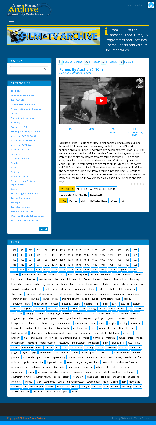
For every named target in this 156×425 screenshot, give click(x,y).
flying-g (29, 313)
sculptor (54, 371)
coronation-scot (19, 298)
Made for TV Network (23, 145)
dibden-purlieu (41, 303)
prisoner (15, 357)
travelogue (134, 381)
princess (136, 352)
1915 (30, 250)
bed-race (59, 279)
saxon (31, 371)
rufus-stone (74, 367)
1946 (94, 254)
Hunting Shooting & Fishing (26, 131)
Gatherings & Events (22, 127)
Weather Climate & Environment (28, 215)
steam (66, 376)
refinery (15, 362)
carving (25, 289)
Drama (14, 113)
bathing (138, 274)
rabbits (72, 357)
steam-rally (78, 376)
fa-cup (74, 308)
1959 (70, 259)
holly (52, 323)
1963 (102, 259)
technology (49, 381)
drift (84, 200)
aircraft (132, 269)
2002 (13, 269)
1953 (22, 259)
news (38, 347)
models (140, 337)
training (114, 381)
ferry (130, 308)
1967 (135, 259)
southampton (129, 371)
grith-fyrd (99, 318)
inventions (49, 328)
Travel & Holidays (20, 206)
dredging (88, 303)
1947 (102, 254)
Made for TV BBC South (24, 136)
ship (98, 371)
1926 (70, 250)
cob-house (90, 293)
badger (116, 274)
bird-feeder (84, 279)
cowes (46, 298)
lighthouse (114, 332)
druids (105, 303)
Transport (16, 202)
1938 (30, 254)
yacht (65, 391)
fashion (102, 308)
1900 (13, 250)
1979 (86, 264)
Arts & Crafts (18, 100)
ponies (73, 200)
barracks (127, 274)
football (40, 313)
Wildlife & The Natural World (26, 220)
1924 (54, 250)
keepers (112, 328)
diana (27, 303)
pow (92, 352)
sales (114, 200)
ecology (136, 303)
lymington (127, 332)
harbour (122, 318)
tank (39, 381)
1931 (110, 250)
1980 (94, 264)
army (61, 274)
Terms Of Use (141, 418)
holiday (43, 323)
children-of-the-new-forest (122, 289)
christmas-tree (46, 293)
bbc (13, 279)
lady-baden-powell (55, 332)
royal (79, 362)
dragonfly (66, 303)
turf (25, 386)
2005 (30, 269)
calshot (124, 284)
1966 (126, 259)
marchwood (51, 337)
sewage (89, 371)
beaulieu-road (98, 200)
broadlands (61, 284)
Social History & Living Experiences (23, 182)
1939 (38, 254)
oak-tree (49, 347)
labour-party (37, 332)
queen (47, 357)
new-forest (27, 347)
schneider (42, 371)
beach (21, 279)
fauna (112, 308)
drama (77, 303)
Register (137, 5)
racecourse (91, 357)
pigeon (26, 352)
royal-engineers (19, 367)
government (57, 318)
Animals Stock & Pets (22, 95)
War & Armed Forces (22, 211)
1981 (102, 264)
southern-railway (42, 376)
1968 (13, 264)
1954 (30, 259)
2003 (22, 269)
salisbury (124, 367)
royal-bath (108, 362)
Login (128, 5)
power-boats (104, 352)
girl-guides (28, 318)
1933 (118, 250)
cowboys (34, 298)
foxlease (124, 313)
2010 (46, 269)
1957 (54, 259)
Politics (15, 172)
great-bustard (73, 318)
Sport (14, 188)
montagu (32, 342)
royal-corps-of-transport (128, 362)
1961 (86, 259)
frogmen (15, 318)
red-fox (137, 357)
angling (52, 274)
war (106, 386)
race (80, 357)
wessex (137, 386)
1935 (135, 250)
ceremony (80, 289)
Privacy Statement (122, 418)
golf (46, 318)
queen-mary (59, 357)
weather (115, 386)
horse (93, 323)
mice (130, 337)
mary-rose (98, 337)
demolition (16, 303)
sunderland (133, 376)
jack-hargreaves (80, 328)
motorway (64, 342)
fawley (121, 308)
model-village (18, 342)
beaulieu (31, 279)
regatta (25, 362)
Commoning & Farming (23, 104)
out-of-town (76, 347)
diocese (54, 303)
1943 (70, 254)
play (103, 102)
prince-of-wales (121, 352)
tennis (61, 381)
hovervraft (16, 328)
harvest (132, 318)
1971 (38, 264)
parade (99, 347)
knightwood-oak (19, 332)
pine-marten (46, 352)
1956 (46, 259)
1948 (110, 254)
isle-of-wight (63, 328)
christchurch (17, 293)
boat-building (120, 279)
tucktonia (16, 386)
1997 (126, 264)
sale (107, 367)
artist (70, 274)
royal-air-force (92, 362)
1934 (126, 250)
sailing (99, 367)
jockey (102, 328)
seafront (65, 371)
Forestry (15, 122)
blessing (107, 279)
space (57, 376)
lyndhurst (15, 337)
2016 (70, 269)
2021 (86, 269)
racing (103, 357)
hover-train (136, 323)
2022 (94, 269)
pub (39, 357)
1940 (46, 254)
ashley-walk (81, 274)
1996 (118, 264)
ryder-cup (87, 367)
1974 (62, 264)
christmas (31, 293)
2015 (62, 269)
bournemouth (32, 284)
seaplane (77, 371)
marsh (86, 337)
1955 (38, 259)
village (75, 386)
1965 (118, 259)
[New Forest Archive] (30, 9)
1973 (54, 264)
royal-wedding (50, 367)
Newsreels (16, 154)
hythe (38, 328)
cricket (55, 298)
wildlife (14, 391)
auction (94, 274)
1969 (22, 264)
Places (14, 167)
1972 (46, 264)
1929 (94, 250)
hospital (112, 323)
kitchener (130, 328)
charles (91, 289)
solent (106, 371)
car (141, 284)
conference (133, 293)
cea (55, 289)
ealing (114, 303)
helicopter (32, 323)
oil (57, 347)
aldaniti (14, 274)
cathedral (36, 289)
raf (110, 357)
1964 (123, 200)
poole (84, 352)
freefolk (135, 313)
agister (122, 269)
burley (115, 284)
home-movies (64, 323)
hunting (28, 328)
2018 (78, 269)
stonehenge (119, 376)
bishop (96, 279)
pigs (34, 352)
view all (43, 229)
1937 (22, 254)
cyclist (95, 298)
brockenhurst (76, 284)
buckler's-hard (93, 284)
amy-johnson (28, 274)
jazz (94, 328)
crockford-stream (70, 298)
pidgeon (15, 352)
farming (92, 308)
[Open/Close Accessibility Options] (151, 5)
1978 (78, 264)
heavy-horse (17, 323)
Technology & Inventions (25, 193)
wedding (126, 386)
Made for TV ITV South (23, 140)
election (15, 308)
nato (130, 342)
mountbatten (78, 342)
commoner (104, 293)
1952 (13, 259)
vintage (85, 386)
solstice (116, 371)
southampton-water (21, 376)
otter (64, 347)
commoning (119, 293)
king (121, 328)
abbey (103, 269)
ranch (128, 357)
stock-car (105, 376)
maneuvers (36, 337)
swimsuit (29, 381)
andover (42, 274)
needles (15, 347)
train (105, 381)
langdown (85, 332)
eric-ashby (39, 308)
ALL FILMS (16, 91)
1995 (110, 264)
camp (134, 284)
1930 (102, 250)
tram (124, 381)
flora (20, 313)
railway (118, 357)
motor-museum (48, 342)
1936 (13, 254)
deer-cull (128, 298)
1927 (78, 250)
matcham (110, 337)
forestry (67, 313)
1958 (62, 259)
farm (82, 308)
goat (38, 318)
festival (138, 308)
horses (102, 323)
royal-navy (35, 367)
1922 (46, 250)
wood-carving (53, 391)
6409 (113, 132)
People (14, 163)
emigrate (26, 308)
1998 (135, 264)
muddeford (93, 342)
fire (13, 313)
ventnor (49, 386)
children (102, 289)
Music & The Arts (20, 149)
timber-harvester (75, 381)
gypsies (111, 318)
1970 (30, 264)
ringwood (51, 362)
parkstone (111, 347)
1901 (22, 250)
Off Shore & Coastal (22, 158)
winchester (38, 391)
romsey (70, 362)
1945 (86, 254)
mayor (122, 337)
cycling (85, 298)
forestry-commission (84, 313)
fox (115, 313)
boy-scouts (47, 284)
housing (123, 323)
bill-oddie (71, 279)
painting (89, 347)
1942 (62, 254)
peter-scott (135, 347)
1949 (118, 254)
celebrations (66, 289)
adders (112, 269)
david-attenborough (111, 298)
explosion (52, 308)
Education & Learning (22, 118)
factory (63, 308)
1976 (70, 264)
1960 (78, 259)
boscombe (16, 284)
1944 (78, 254)
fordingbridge (53, 313)
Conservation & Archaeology (27, 109)
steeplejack (92, 376)
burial (106, 284)
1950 (126, 254)
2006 (38, 269)
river (61, 362)
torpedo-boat (93, 381)
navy (137, 342)
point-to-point (62, 352)
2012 (54, 269)
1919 (38, 250)
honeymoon (81, 323)
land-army (72, 332)
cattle (47, 289)
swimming (16, 381)
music (105, 342)
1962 (94, 259)
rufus (62, 367)
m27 (26, 337)
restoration (37, 362)
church (78, 293)
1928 (86, 250)
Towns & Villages (20, 197)
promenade (28, 357)
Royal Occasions (20, 176)
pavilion (123, 347)
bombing (134, 279)
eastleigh (125, 303)
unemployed (36, 386)
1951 (135, 254)
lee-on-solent (99, 332)
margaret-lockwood (70, 337)
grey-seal (87, 318)
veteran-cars (63, 386)
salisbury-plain (18, 371)
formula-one (104, 313)
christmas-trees (64, 293)
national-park (118, 342)
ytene (74, 391)
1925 (62, 250)
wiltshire (25, 391)
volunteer (96, 386)
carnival (15, 289)
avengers (105, 274)
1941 (54, 254)
